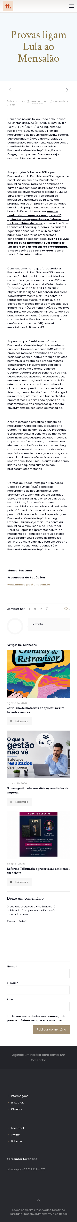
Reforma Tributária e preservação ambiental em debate (38, 871)
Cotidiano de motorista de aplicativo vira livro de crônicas (35, 710)
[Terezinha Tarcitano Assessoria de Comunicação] (8, 6)
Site (10, 999)
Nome (12, 966)
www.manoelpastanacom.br (28, 584)
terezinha (37, 101)
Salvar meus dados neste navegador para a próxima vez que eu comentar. (37, 1018)
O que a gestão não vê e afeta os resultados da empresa (37, 790)
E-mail (12, 983)
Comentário (17, 921)
